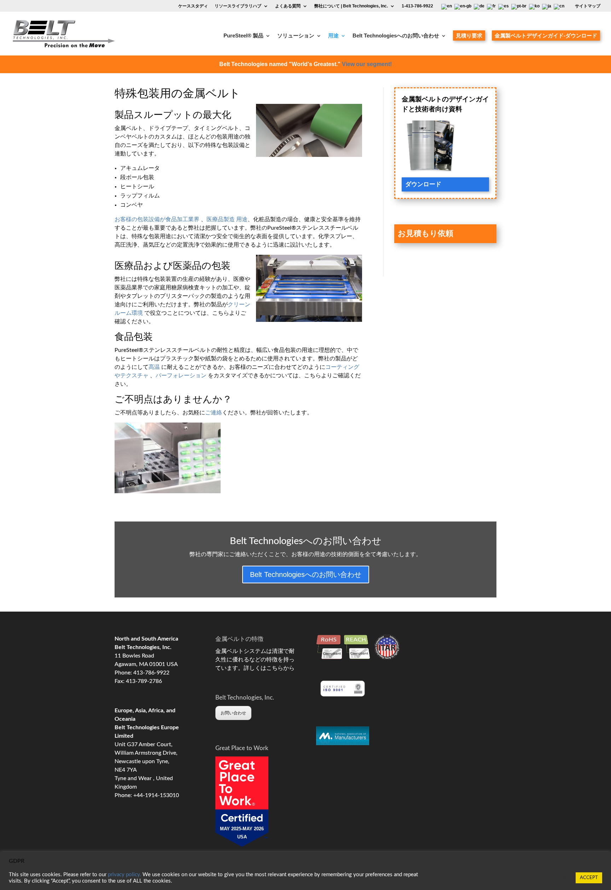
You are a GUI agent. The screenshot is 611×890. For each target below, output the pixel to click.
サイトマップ (587, 6)
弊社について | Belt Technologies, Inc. (351, 6)
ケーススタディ (193, 6)
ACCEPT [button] (589, 878)
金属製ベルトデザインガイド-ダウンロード (546, 36)
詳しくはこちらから (269, 668)
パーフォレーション (181, 375)
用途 (333, 36)
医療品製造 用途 (227, 219)
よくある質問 (288, 6)
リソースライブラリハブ (238, 6)
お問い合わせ (233, 713)
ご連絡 (213, 412)
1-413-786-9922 (417, 6)
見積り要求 (469, 36)
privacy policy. (124, 874)
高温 (154, 367)
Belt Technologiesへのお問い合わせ (396, 36)
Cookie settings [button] (552, 877)
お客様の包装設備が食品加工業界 (157, 219)
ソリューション (295, 36)
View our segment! (367, 64)
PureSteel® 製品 (243, 36)
